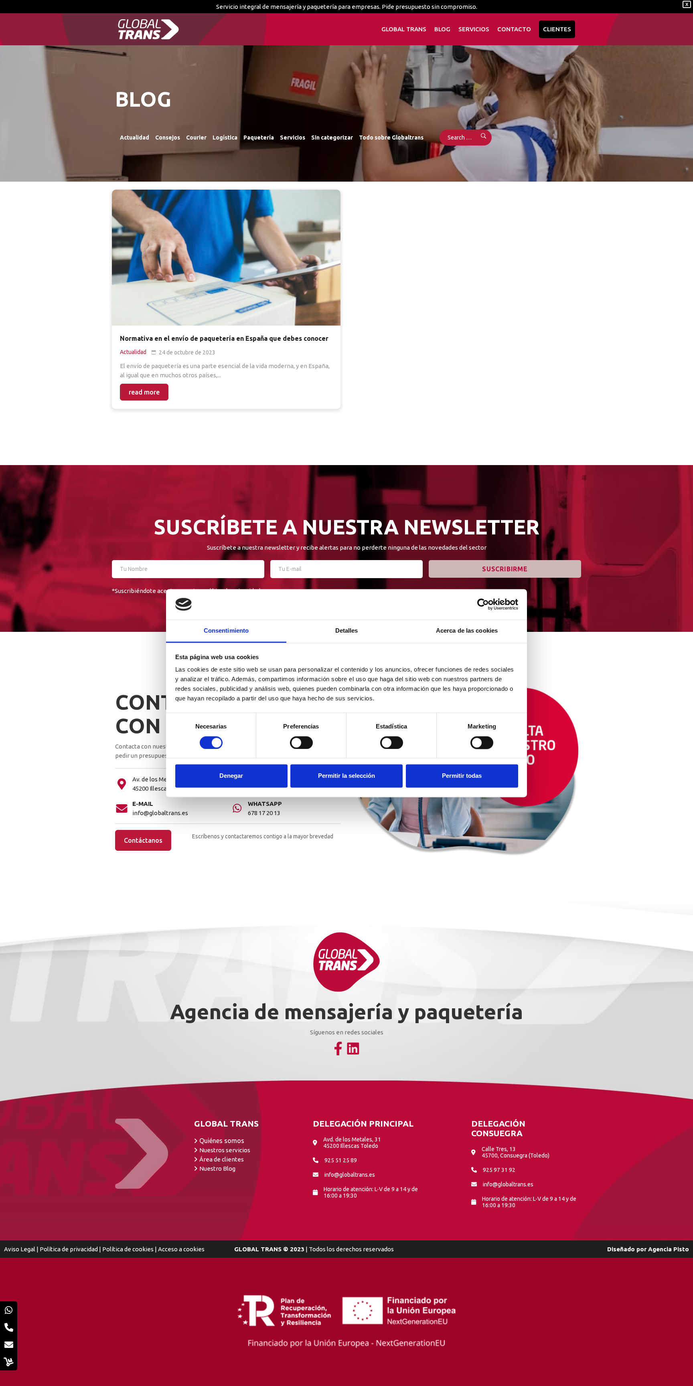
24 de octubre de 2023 (187, 352)
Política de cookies (128, 1249)
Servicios (292, 137)
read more (144, 392)
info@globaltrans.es (160, 812)
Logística (225, 137)
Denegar (231, 776)
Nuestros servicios (224, 1150)
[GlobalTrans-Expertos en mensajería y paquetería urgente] (148, 29)
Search (478, 137)
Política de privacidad (69, 1249)
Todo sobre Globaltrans (391, 137)
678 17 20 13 (264, 812)
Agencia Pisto (668, 1249)
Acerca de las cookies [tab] (467, 630)
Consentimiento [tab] (226, 630)
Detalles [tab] (346, 630)
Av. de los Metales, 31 (161, 779)
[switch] (301, 742)
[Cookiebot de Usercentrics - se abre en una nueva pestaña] (483, 604)
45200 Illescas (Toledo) (163, 788)
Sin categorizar (332, 137)
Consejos (167, 137)
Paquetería (258, 137)
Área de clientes (221, 1159)
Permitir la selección (346, 776)
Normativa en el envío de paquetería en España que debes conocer (224, 338)
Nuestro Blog (217, 1168)
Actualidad (134, 137)
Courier (196, 137)
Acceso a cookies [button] (181, 1249)
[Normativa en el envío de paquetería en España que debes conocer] (226, 258)
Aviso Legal (19, 1249)
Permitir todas (462, 776)
